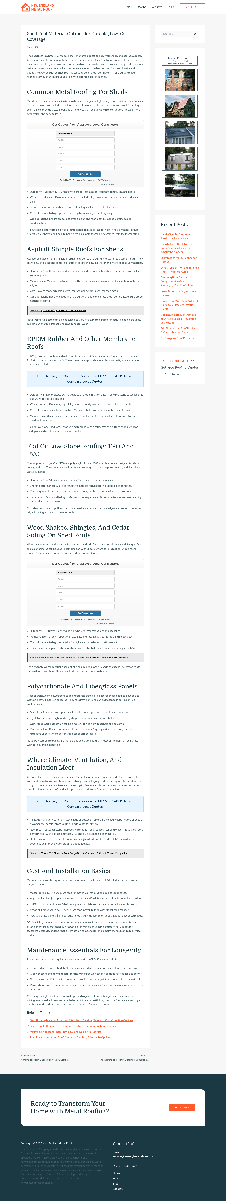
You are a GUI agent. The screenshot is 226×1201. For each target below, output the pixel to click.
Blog (116, 1183)
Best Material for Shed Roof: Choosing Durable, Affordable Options (70, 1037)
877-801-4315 (111, 376)
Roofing (141, 7)
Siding (170, 7)
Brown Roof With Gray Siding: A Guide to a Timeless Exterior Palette (179, 305)
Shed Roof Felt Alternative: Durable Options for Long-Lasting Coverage (73, 1026)
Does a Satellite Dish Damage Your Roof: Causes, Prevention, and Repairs (178, 318)
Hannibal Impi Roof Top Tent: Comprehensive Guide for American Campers (178, 248)
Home (128, 7)
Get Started (182, 1107)
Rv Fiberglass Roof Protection (178, 338)
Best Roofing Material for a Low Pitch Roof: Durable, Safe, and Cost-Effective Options (81, 1020)
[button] (192, 7)
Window (156, 7)
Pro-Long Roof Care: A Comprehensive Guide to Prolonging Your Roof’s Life (177, 281)
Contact (118, 1189)
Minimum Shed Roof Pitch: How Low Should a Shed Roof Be (65, 1032)
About (117, 1178)
